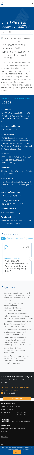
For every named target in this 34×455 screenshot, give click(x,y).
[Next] (31, 259)
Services (13, 429)
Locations (4, 431)
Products (4, 429)
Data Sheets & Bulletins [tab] (16, 238)
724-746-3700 (9, 393)
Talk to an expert (17, 398)
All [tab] (3, 238)
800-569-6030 (21, 415)
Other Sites (4, 437)
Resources (7, 32)
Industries (21, 429)
